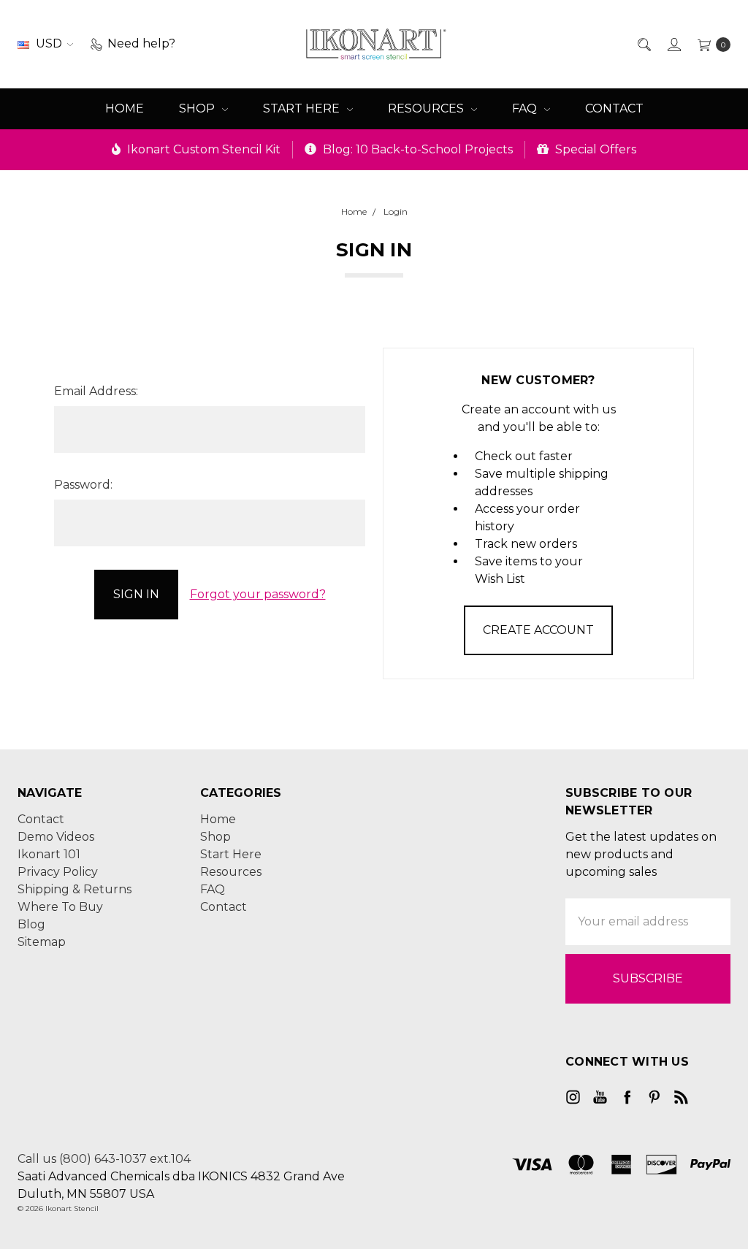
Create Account (538, 630)
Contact (614, 108)
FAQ (526, 108)
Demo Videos (56, 837)
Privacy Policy (58, 872)
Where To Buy (60, 907)
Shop (198, 108)
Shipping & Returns (74, 889)
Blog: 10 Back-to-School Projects (416, 149)
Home (124, 108)
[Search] (643, 43)
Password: (83, 485)
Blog (31, 924)
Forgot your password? (258, 594)
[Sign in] (673, 43)
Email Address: (96, 391)
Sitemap (42, 942)
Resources (427, 108)
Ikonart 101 (49, 854)
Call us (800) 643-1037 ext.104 (104, 1159)
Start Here (303, 108)
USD (49, 43)
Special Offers (594, 149)
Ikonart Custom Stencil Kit (202, 149)
